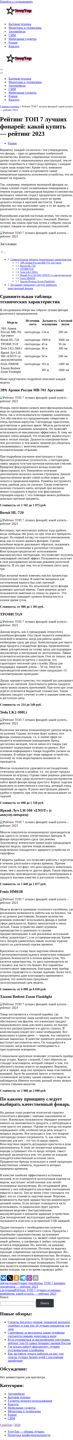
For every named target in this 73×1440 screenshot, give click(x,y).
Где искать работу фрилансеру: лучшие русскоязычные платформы (34, 1348)
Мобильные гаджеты (22, 39)
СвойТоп (6, 1425)
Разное (13, 42)
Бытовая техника (20, 24)
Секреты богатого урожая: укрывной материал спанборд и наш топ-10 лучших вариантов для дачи (39, 1325)
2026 (17, 1425)
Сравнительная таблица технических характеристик (41, 259)
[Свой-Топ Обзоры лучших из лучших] (19, 17)
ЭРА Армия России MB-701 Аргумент (41, 262)
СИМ (12, 35)
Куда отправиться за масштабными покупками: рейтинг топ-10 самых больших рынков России (39, 1341)
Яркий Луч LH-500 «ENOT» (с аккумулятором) (45, 275)
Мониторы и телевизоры (25, 27)
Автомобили (17, 31)
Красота (14, 46)
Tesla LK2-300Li (29, 272)
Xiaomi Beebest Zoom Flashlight (37, 281)
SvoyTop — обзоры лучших (26, 1431)
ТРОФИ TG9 (27, 268)
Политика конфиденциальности (29, 1435)
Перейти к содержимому (16, 1)
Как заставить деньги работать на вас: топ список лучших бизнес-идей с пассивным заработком (36, 1357)
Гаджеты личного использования (30, 1400)
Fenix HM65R (27, 278)
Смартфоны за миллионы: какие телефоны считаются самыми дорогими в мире (36, 1334)
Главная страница (9, 106)
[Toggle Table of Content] (3, 252)
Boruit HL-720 (28, 265)
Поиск (4, 1297)
